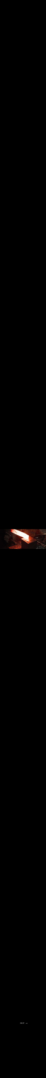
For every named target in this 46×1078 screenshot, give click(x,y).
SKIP (22, 1023)
